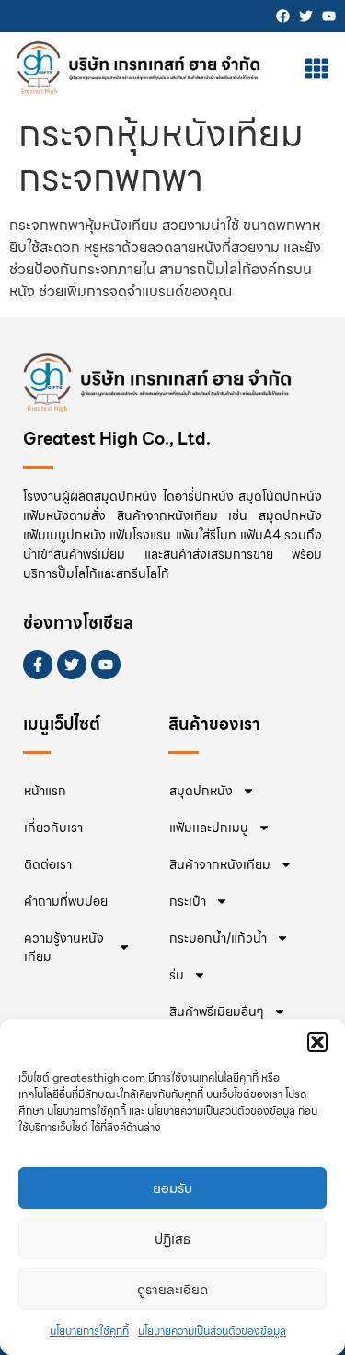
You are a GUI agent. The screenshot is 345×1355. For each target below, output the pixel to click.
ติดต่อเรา (48, 864)
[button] (317, 1042)
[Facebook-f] (37, 664)
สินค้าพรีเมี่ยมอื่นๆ (216, 1012)
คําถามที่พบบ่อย (66, 901)
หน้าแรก (45, 791)
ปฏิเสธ (172, 1239)
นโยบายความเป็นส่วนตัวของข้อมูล (212, 1330)
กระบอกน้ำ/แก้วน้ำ (218, 938)
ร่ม (176, 975)
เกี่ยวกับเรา (53, 827)
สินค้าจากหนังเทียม (219, 864)
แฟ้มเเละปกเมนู (208, 827)
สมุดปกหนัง (201, 791)
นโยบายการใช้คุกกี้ (89, 1330)
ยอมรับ (172, 1188)
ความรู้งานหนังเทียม (64, 947)
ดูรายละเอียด (172, 1290)
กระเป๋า (187, 901)
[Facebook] (283, 16)
